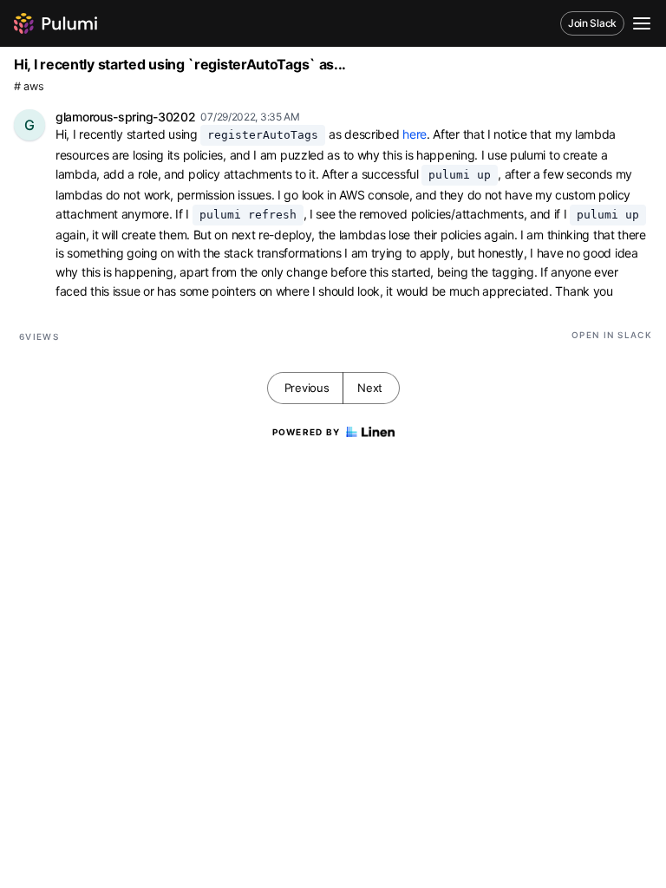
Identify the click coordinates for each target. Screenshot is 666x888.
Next (369, 388)
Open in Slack (611, 335)
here (414, 134)
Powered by (306, 432)
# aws (29, 86)
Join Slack (592, 22)
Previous (307, 388)
